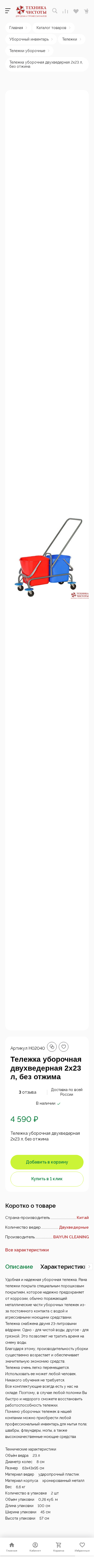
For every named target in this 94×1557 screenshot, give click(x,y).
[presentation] (89, 1266)
